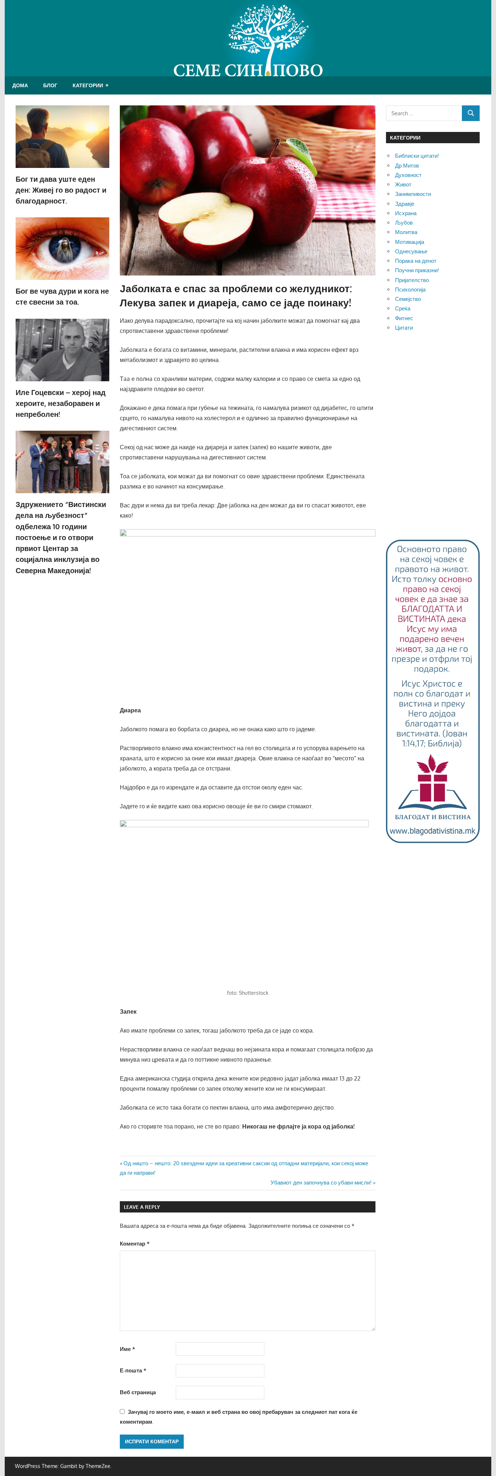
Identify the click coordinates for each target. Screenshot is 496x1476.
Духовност (408, 175)
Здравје (404, 203)
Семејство (408, 298)
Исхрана (405, 213)
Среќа (402, 308)
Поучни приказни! (417, 270)
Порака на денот (415, 260)
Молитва (406, 232)
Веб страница (138, 1392)
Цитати (404, 327)
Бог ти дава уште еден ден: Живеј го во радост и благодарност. (61, 190)
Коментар (135, 1243)
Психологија (410, 289)
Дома (20, 85)
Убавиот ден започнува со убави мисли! (321, 1182)
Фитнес (404, 318)
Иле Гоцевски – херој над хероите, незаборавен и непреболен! (61, 403)
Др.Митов (407, 165)
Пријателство (412, 280)
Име (127, 1349)
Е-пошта (133, 1370)
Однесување (411, 251)
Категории (88, 85)
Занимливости (413, 193)
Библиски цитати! (417, 155)
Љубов (404, 222)
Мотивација (409, 241)
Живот (403, 184)
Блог (50, 85)
